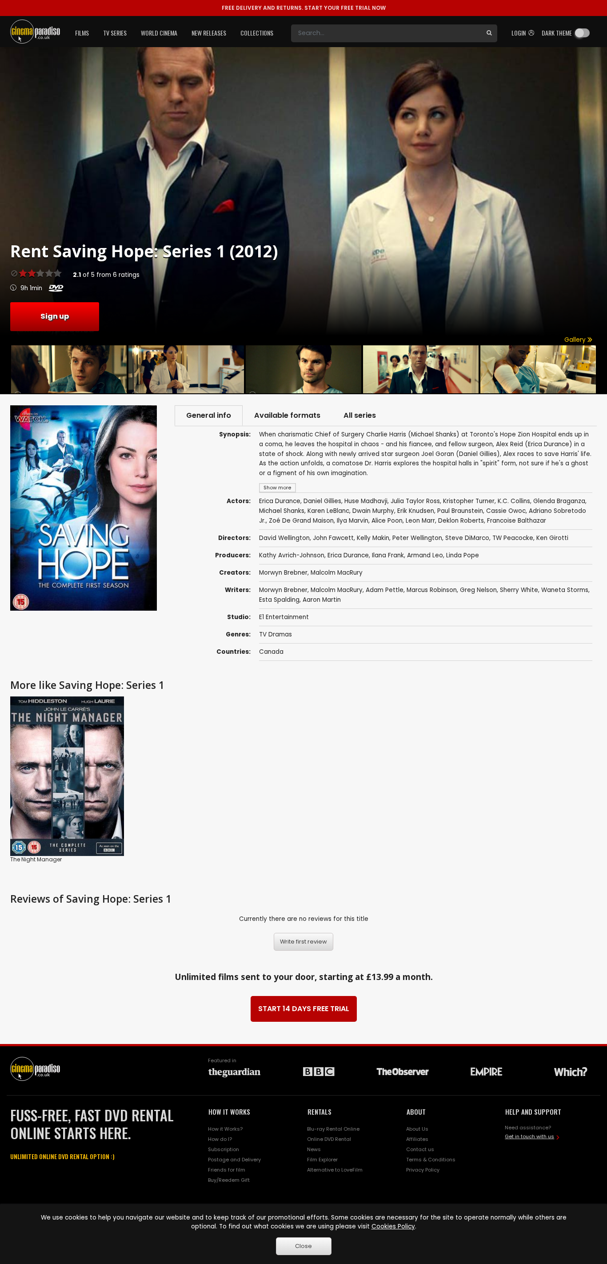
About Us (417, 1128)
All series (359, 415)
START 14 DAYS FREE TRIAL (303, 1009)
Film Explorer (322, 1159)
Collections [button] (256, 32)
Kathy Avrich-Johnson (291, 555)
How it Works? (225, 1128)
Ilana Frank (388, 555)
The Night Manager (36, 859)
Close (303, 1246)
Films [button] (82, 32)
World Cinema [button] (159, 32)
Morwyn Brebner (283, 572)
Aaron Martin (322, 600)
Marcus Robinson (432, 590)
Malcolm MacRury (337, 572)
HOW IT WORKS (229, 1111)
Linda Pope (462, 555)
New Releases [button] (209, 32)
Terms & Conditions (430, 1159)
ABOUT (416, 1111)
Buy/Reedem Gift (229, 1180)
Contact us (420, 1149)
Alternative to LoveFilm (335, 1169)
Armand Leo (425, 555)
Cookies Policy (393, 1226)
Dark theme (557, 32)
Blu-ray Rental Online (333, 1128)
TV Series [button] (115, 32)
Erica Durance (348, 555)
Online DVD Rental (329, 1139)
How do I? (220, 1139)
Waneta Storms (564, 590)
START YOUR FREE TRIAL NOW (304, 8)
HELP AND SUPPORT (533, 1111)
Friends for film (226, 1169)
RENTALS (319, 1111)
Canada (271, 652)
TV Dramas (275, 634)
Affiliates (417, 1139)
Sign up (54, 316)
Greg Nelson (478, 590)
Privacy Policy (422, 1169)
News (314, 1149)
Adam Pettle (384, 590)
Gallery (575, 340)
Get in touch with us (529, 1136)
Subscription (223, 1149)
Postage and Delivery (234, 1159)
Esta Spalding (279, 600)
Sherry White (519, 590)
